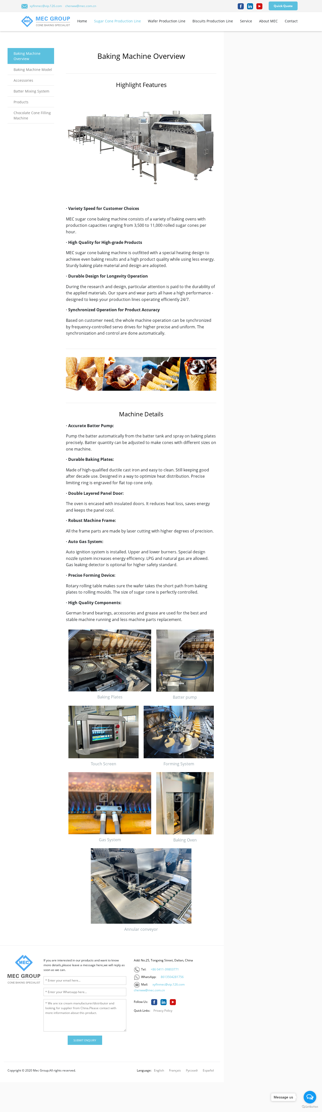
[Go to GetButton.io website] (310, 1106)
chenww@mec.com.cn (80, 6)
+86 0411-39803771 (165, 969)
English (159, 1070)
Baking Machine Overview (27, 56)
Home (82, 21)
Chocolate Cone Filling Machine (32, 115)
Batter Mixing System (31, 91)
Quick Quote (283, 6)
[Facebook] (241, 6)
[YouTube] (259, 6)
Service (246, 21)
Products (21, 102)
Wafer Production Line (166, 21)
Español (208, 1070)
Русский (192, 1070)
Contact (291, 21)
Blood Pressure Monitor (29, 1052)
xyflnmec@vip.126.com (46, 6)
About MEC (268, 21)
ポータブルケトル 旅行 (66, 1052)
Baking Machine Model (33, 69)
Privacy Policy (162, 1010)
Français (175, 1070)
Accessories (23, 80)
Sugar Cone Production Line (117, 21)
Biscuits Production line (212, 21)
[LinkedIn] (250, 6)
